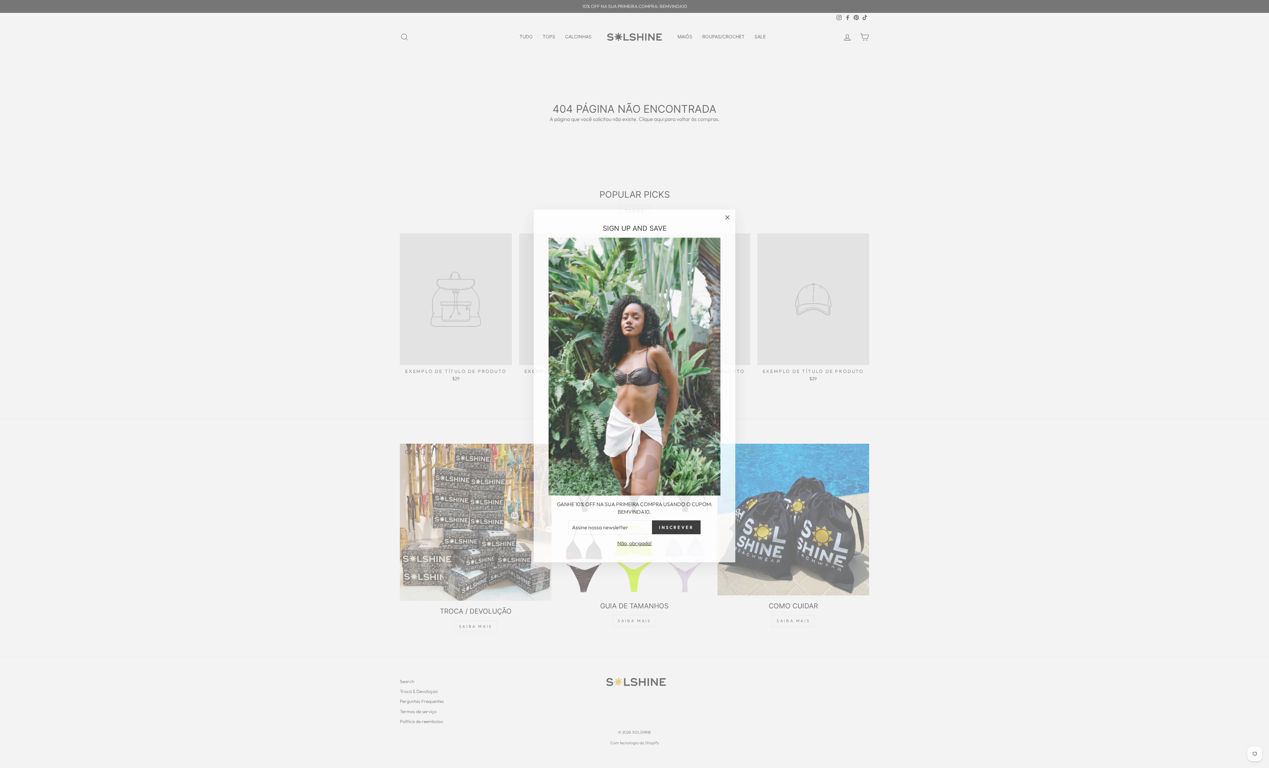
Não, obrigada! (634, 541)
